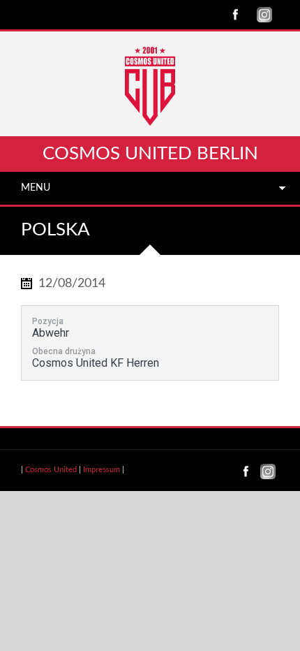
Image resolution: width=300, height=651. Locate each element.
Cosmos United (51, 470)
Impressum (101, 470)
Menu (35, 188)
